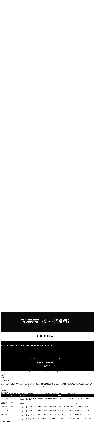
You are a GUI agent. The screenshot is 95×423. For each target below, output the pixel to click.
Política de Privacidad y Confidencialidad (38, 358)
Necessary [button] (3, 387)
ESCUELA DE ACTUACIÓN (22, 345)
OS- (38, 345)
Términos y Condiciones (56, 358)
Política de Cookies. (57, 371)
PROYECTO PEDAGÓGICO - (8, 345)
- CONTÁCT (32, 345)
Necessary (4, 390)
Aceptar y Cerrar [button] (4, 373)
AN (36, 345)
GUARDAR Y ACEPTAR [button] (5, 421)
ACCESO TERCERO (45, 345)
